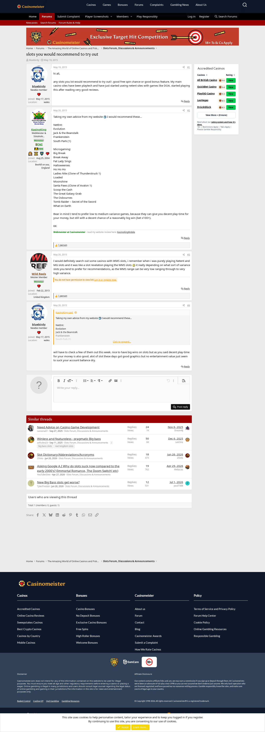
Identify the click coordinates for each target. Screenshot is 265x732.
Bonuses (123, 4)
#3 (188, 254)
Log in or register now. (105, 279)
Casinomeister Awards (148, 636)
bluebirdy (34, 60)
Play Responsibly (147, 16)
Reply (187, 101)
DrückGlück (204, 107)
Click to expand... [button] (122, 341)
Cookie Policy (202, 622)
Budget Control (23, 701)
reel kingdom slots (64, 446)
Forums (139, 4)
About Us (201, 4)
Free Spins (82, 629)
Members (123, 16)
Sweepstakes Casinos (30, 622)
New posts (31, 22)
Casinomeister (144, 595)
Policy (198, 595)
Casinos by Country (28, 636)
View (230, 80)
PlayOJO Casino (206, 93)
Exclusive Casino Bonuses (91, 622)
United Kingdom (42, 297)
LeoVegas (202, 100)
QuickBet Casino (207, 86)
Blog (137, 629)
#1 (188, 67)
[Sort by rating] (234, 75)
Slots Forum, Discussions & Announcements (86, 431)
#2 (188, 110)
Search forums (48, 22)
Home (32, 16)
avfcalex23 (42, 442)
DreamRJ (178, 430)
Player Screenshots (97, 16)
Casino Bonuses (85, 609)
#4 (188, 305)
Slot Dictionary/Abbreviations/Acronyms (65, 454)
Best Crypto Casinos (29, 629)
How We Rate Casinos (148, 649)
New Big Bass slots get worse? (58, 482)
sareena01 (42, 431)
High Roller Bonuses (88, 636)
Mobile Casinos (26, 642)
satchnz (179, 442)
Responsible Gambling (207, 636)
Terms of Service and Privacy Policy (214, 609)
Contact (139, 622)
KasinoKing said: (64, 312)
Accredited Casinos (28, 609)
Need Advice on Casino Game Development (68, 427)
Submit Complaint (68, 16)
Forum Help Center (205, 615)
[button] (111, 16)
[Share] (183, 67)
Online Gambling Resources (210, 629)
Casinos (91, 4)
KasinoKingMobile (126, 232)
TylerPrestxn (43, 486)
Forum (138, 615)
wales (47, 102)
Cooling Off (38, 701)
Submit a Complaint (146, 642)
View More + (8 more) (216, 115)
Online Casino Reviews (30, 615)
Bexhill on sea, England (42, 166)
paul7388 (178, 485)
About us (140, 609)
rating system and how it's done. (216, 123)
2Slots (40, 458)
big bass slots (45, 446)
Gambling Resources (71, 701)
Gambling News (179, 4)
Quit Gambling (52, 701)
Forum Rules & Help (69, 22)
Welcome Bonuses (87, 642)
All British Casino (207, 80)
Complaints (157, 4)
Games (107, 4)
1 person (62, 245)
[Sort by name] (207, 75)
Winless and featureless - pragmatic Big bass (69, 439)
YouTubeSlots (43, 474)
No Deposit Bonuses (88, 615)
